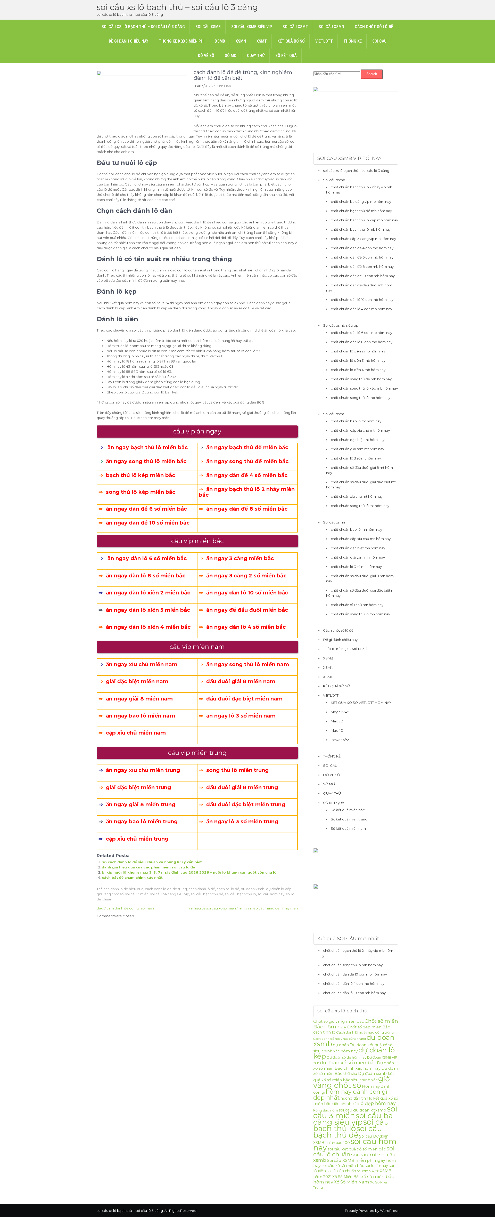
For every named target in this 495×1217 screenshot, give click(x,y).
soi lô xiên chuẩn (341, 1170)
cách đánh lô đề (201, 889)
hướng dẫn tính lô (356, 1098)
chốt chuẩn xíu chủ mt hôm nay (357, 496)
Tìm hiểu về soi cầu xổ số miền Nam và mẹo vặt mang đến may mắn (242, 908)
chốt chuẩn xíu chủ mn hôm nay (357, 605)
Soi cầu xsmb (208, 26)
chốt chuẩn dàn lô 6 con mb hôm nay (361, 333)
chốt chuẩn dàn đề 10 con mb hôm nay (363, 276)
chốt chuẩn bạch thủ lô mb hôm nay (361, 229)
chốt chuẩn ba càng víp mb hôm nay (361, 201)
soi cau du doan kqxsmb (362, 1110)
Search (371, 74)
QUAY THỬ (256, 55)
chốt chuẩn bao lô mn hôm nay (356, 529)
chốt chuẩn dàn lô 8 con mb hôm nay (361, 342)
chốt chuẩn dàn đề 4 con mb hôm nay (362, 248)
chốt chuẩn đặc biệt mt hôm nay (357, 440)
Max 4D (337, 730)
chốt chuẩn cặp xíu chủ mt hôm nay (360, 430)
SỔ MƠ (230, 55)
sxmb (375, 1171)
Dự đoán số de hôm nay (346, 1057)
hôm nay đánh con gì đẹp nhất (350, 1094)
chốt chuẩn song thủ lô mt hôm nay (360, 506)
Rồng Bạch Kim (325, 1110)
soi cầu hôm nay (271, 894)
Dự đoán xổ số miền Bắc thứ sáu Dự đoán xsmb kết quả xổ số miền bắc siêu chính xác (355, 1074)
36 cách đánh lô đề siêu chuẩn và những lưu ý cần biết (152, 862)
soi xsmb (364, 1171)
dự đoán (341, 1045)
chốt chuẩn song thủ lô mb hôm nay (360, 398)
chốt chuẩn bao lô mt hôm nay (356, 421)
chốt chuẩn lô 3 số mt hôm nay (356, 458)
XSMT (262, 41)
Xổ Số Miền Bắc (346, 1176)
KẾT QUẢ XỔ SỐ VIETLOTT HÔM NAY (361, 702)
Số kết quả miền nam (348, 828)
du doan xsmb (253, 889)
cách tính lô (324, 1032)
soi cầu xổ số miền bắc (342, 1165)
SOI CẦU (379, 41)
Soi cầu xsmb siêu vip (251, 26)
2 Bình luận (222, 86)
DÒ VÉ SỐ (206, 55)
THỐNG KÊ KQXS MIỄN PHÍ (181, 41)
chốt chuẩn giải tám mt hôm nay (357, 449)
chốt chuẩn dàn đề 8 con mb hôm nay (362, 266)
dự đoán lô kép (279, 889)
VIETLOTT (324, 41)
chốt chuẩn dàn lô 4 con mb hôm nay (361, 309)
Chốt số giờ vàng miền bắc (338, 1021)
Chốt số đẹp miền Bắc (368, 1027)
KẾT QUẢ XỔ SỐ (291, 41)
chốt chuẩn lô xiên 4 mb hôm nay (358, 370)
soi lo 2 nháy (376, 1165)
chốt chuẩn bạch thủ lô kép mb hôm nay (364, 220)
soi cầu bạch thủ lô (240, 894)
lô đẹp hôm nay (377, 1103)
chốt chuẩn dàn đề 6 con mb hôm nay (362, 257)
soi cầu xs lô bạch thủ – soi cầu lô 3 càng (177, 7)
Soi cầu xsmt (295, 26)
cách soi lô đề (228, 889)
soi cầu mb (364, 1155)
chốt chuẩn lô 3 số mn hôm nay (356, 567)
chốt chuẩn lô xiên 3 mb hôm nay (358, 360)
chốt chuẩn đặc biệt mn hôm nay (358, 548)
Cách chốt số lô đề (374, 26)
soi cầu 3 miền (136, 894)
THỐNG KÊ (352, 41)
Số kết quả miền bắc (348, 810)
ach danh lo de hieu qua (123, 889)
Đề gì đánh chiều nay (128, 41)
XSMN (241, 41)
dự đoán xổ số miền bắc (348, 1063)
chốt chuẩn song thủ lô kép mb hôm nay (364, 388)
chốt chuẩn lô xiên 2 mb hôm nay (358, 351)
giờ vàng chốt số (110, 894)
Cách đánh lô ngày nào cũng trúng (365, 1032)
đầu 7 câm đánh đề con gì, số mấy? (125, 908)
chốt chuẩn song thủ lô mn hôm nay (360, 614)
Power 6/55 (340, 740)
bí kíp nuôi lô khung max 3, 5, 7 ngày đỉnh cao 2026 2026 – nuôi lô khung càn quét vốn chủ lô (189, 872)
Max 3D (337, 721)
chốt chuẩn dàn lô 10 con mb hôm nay (362, 299)
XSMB (220, 41)
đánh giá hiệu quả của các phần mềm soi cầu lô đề (148, 867)
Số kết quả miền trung (349, 819)
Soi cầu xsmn (331, 26)
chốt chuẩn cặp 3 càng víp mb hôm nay (363, 239)
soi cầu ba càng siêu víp (169, 894)
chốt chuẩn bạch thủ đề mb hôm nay (361, 211)
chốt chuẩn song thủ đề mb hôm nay (361, 379)
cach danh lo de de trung (166, 889)
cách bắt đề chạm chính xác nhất (132, 877)
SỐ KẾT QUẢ (286, 55)
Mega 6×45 (340, 712)
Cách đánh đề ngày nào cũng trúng (339, 1039)
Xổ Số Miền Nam (351, 1181)
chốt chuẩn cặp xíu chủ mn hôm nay (361, 539)
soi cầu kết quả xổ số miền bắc (357, 1149)
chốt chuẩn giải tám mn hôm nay (358, 557)
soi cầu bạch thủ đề (207, 894)
